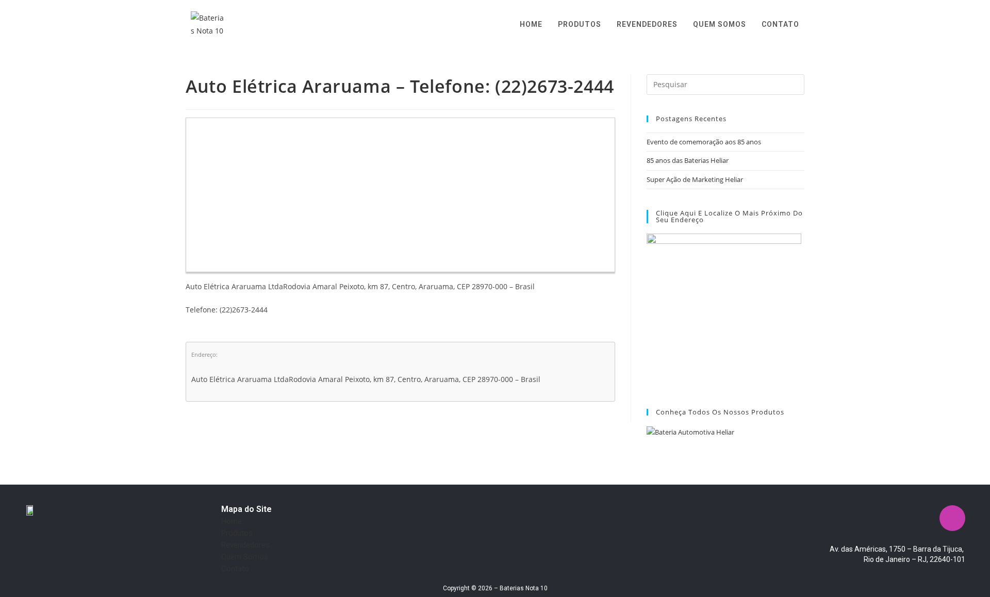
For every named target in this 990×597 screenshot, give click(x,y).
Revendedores (245, 545)
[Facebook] (922, 518)
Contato (235, 568)
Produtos (237, 533)
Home (231, 521)
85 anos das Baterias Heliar (688, 160)
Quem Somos (244, 556)
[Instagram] (952, 518)
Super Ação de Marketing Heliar (695, 179)
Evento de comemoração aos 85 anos (704, 141)
